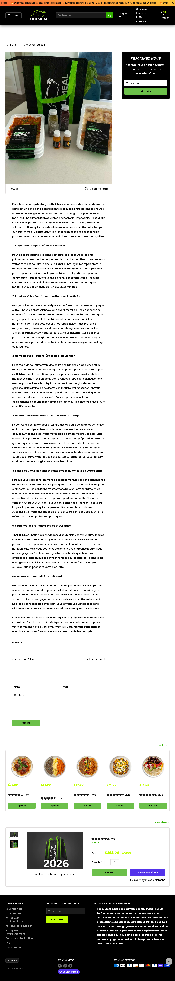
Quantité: (97, 862)
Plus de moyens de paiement (147, 880)
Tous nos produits (16, 913)
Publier (26, 723)
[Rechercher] (109, 15)
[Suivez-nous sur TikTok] (134, 115)
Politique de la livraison (19, 926)
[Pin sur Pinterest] (29, 189)
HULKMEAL (97, 842)
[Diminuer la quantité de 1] (107, 862)
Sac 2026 (101, 832)
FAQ (7, 943)
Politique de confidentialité (14, 919)
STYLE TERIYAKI (148, 790)
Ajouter (22, 805)
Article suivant (94, 659)
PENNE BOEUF (82, 790)
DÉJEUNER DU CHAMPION (49, 791)
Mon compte (141, 19)
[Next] (169, 781)
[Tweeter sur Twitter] (34, 189)
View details (162, 822)
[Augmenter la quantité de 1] (122, 862)
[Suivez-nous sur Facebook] (124, 115)
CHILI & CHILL (114, 790)
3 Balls (12, 790)
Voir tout (164, 745)
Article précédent (25, 659)
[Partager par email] (40, 189)
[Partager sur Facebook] (24, 189)
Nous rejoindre (14, 908)
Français (12, 960)
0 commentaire (99, 188)
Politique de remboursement (15, 932)
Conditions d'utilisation (19, 938)
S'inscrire (145, 91)
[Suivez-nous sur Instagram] (129, 115)
